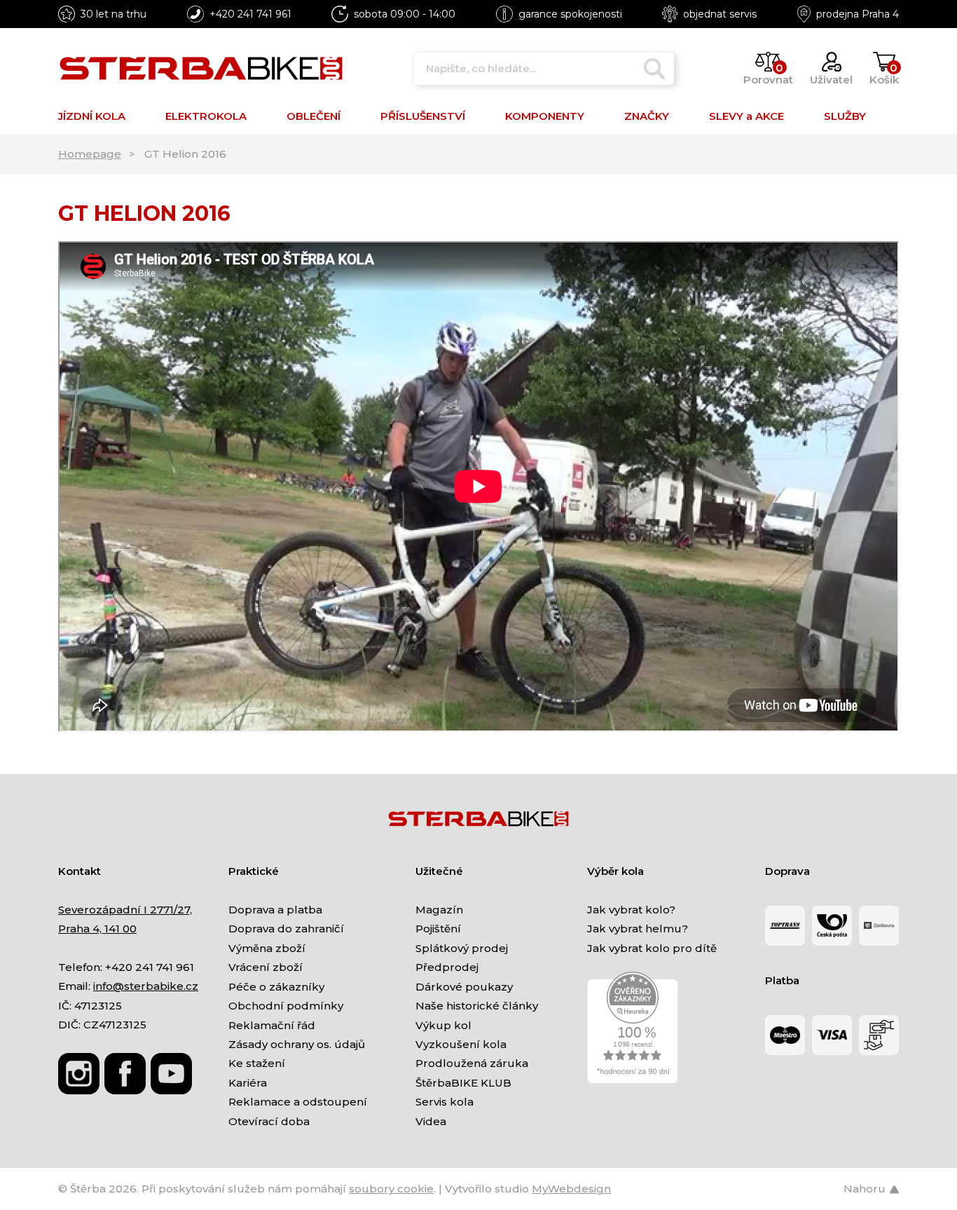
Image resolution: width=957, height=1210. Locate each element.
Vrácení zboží (265, 967)
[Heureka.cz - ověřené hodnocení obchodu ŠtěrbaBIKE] (632, 1026)
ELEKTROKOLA (206, 116)
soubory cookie (391, 1188)
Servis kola (444, 1101)
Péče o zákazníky (276, 986)
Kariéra (247, 1082)
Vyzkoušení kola (461, 1044)
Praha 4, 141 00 (97, 928)
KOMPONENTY (544, 116)
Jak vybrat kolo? (631, 909)
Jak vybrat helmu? (637, 928)
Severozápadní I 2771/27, (125, 909)
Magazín (439, 909)
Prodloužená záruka (471, 1063)
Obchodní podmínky (285, 1005)
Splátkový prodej (461, 948)
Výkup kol (443, 1025)
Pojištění (438, 928)
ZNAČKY (646, 116)
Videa (430, 1121)
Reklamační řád (271, 1025)
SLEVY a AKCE (746, 116)
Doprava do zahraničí (286, 928)
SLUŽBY (845, 116)
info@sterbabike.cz (145, 986)
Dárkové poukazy (464, 986)
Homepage (89, 154)
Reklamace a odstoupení (297, 1101)
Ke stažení (256, 1063)
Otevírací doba (269, 1121)
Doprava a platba (275, 909)
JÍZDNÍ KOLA (91, 116)
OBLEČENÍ (313, 116)
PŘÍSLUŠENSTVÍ (422, 116)
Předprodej (446, 967)
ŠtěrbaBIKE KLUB (463, 1082)
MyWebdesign (571, 1188)
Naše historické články (476, 1005)
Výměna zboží (266, 948)
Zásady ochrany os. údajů (296, 1044)
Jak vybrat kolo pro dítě (652, 948)
